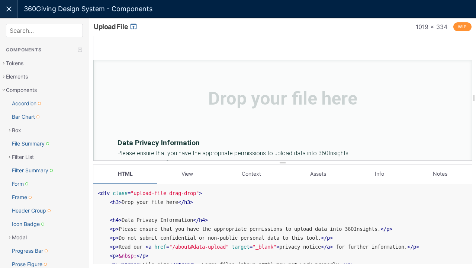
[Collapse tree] (80, 50)
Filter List (23, 157)
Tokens (14, 63)
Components (21, 90)
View (187, 173)
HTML (125, 173)
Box (16, 130)
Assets (318, 173)
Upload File (111, 27)
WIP (462, 26)
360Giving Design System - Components (88, 9)
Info (379, 173)
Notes (440, 173)
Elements (17, 76)
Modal (19, 237)
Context (251, 173)
